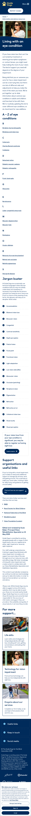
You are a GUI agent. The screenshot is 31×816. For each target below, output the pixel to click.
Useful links (12, 723)
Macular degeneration (10, 221)
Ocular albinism (7, 245)
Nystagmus (6, 235)
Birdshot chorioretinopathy (11, 128)
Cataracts (6, 142)
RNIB (6, 504)
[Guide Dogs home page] (7, 4)
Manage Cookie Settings (15, 803)
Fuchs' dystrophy (8, 178)
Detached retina (8, 160)
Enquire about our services (14, 703)
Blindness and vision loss (10, 132)
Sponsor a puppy (15, 11)
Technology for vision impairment (15, 670)
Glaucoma (5, 188)
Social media (13, 741)
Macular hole (6, 225)
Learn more (11, 451)
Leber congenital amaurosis (11, 210)
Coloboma (5, 150)
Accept (15, 813)
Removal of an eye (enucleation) (13, 255)
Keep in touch (13, 732)
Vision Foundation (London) (13, 521)
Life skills (9, 635)
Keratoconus (6, 201)
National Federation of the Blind (15, 512)
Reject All (15, 808)
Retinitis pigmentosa (9, 263)
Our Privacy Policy (14, 800)
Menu (24, 4)
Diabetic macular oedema (11, 164)
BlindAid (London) (10, 517)
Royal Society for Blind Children (14, 508)
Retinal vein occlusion (9, 259)
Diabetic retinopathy (9, 168)
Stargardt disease (8, 273)
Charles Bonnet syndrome (11, 146)
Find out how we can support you (14, 491)
